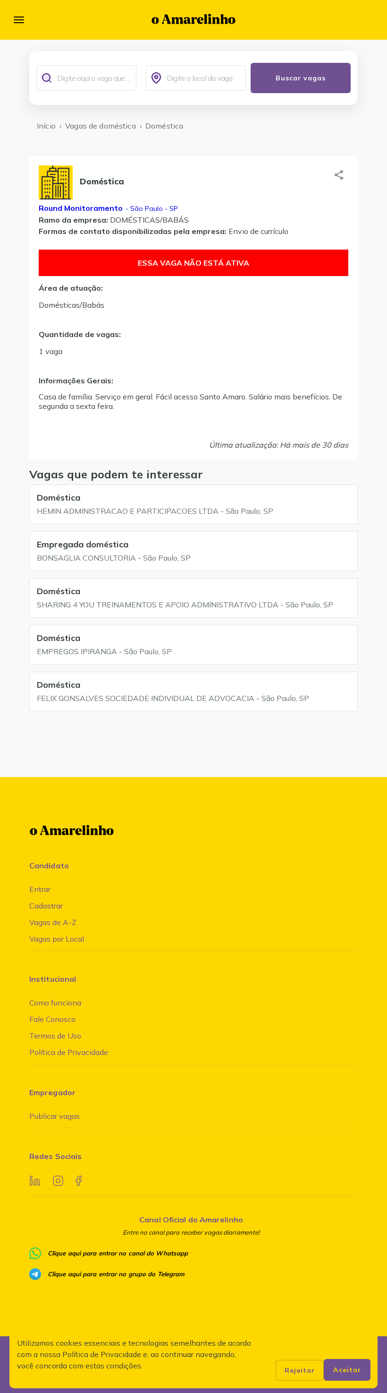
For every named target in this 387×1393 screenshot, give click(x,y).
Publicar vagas (54, 1116)
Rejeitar (300, 1370)
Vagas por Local (56, 938)
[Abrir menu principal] (18, 19)
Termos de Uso (55, 1035)
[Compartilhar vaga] (338, 174)
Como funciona (55, 1002)
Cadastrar (46, 905)
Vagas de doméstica (100, 125)
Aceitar (347, 1370)
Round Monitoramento (81, 208)
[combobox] (94, 78)
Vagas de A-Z (52, 922)
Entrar (39, 889)
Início (46, 125)
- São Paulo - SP (151, 208)
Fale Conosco (52, 1019)
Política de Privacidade (68, 1052)
